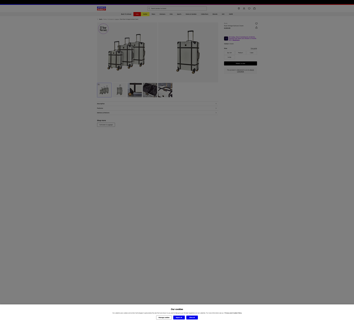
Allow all (192, 317)
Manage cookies (164, 317)
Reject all (179, 317)
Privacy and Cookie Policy (233, 313)
